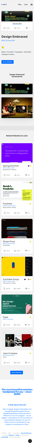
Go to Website (7, 62)
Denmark (14, 169)
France (5, 357)
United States (6, 245)
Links (26, 4)
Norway (14, 207)
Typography (19, 52)
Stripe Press (9, 241)
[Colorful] (2, 47)
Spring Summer (7, 169)
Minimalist (28, 52)
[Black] (25, 279)
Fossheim (7, 203)
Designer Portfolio (8, 54)
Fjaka (5, 317)
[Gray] (28, 279)
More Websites (16, 372)
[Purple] (28, 166)
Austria (14, 283)
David (11, 409)
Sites (19, 4)
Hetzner (11, 435)
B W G (5, 4)
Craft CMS (4, 437)
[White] (26, 279)
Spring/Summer (11, 166)
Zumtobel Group (11, 279)
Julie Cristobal (10, 353)
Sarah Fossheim (7, 207)
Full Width (10, 52)
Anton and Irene (7, 283)
